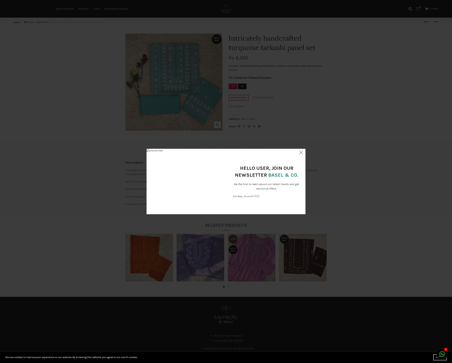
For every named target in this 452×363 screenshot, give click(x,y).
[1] (442, 356)
